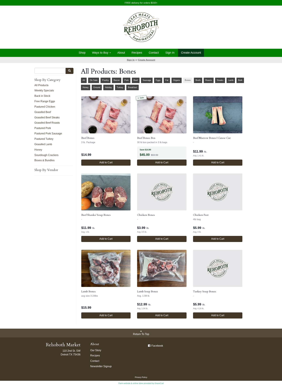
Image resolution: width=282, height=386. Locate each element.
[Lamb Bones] (106, 268)
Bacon (117, 80)
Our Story (95, 350)
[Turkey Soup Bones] (217, 268)
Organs (176, 80)
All (84, 80)
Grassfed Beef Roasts (47, 122)
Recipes (137, 52)
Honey (38, 149)
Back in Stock (42, 95)
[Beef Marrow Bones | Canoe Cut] (217, 114)
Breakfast (132, 87)
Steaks (220, 80)
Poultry (105, 80)
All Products (41, 85)
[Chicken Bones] (161, 192)
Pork (126, 80)
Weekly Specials (44, 90)
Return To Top (141, 334)
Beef (135, 80)
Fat (166, 80)
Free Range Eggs (44, 101)
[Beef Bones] (106, 114)
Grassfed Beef (42, 112)
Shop (82, 52)
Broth (198, 80)
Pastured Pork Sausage (48, 133)
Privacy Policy (141, 377)
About (121, 52)
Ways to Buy (100, 52)
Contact (154, 52)
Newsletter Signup (101, 366)
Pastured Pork (42, 128)
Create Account (191, 52)
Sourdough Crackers (46, 155)
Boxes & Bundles (44, 160)
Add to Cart (105, 162)
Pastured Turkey (43, 138)
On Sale (93, 80)
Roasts (208, 80)
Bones (188, 80)
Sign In (169, 52)
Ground (96, 87)
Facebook (157, 345)
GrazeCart (159, 383)
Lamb (230, 80)
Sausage (147, 80)
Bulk (240, 80)
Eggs (158, 80)
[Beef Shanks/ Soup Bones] (106, 192)
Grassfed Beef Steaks (47, 117)
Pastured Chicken (44, 106)
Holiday (108, 87)
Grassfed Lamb (43, 144)
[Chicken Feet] (217, 192)
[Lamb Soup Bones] (161, 268)
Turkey (120, 87)
